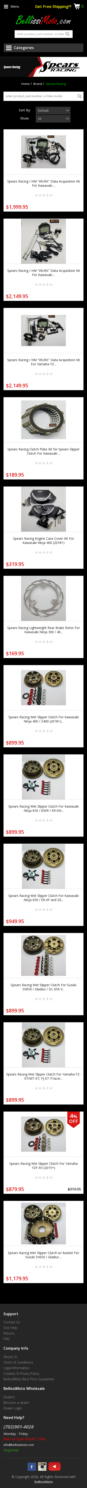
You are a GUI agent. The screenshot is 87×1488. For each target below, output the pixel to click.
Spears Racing (56, 84)
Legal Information (16, 1368)
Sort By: (25, 110)
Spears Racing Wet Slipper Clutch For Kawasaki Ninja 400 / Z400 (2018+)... (43, 719)
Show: (24, 118)
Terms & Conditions (18, 1362)
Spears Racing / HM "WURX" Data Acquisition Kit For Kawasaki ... (43, 183)
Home (25, 84)
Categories (24, 47)
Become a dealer (16, 1402)
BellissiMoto (43, 1482)
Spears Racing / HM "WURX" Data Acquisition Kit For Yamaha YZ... (43, 362)
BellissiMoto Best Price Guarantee (28, 1379)
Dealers (9, 1397)
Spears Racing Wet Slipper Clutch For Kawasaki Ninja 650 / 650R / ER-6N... (43, 808)
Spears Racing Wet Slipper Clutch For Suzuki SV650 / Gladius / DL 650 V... (43, 987)
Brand (37, 84)
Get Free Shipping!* (53, 6)
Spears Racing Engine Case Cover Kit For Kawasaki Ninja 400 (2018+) (43, 540)
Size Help (10, 1327)
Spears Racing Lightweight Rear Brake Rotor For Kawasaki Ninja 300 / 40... (43, 630)
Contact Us (11, 1322)
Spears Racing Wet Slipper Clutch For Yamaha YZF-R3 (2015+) (43, 1165)
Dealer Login (12, 1408)
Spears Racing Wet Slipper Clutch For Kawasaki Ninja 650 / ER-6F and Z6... (43, 897)
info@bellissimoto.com (18, 1445)
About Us (10, 1357)
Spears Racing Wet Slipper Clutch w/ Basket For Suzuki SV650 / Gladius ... (43, 1255)
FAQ (6, 1339)
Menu (14, 6)
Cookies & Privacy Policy (21, 1373)
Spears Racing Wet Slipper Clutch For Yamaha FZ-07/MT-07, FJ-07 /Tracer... (43, 1076)
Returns (9, 1333)
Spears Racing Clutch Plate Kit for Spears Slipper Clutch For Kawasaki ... (43, 451)
